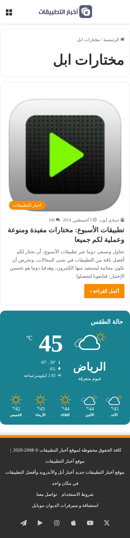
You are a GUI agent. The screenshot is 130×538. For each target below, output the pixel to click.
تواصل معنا (46, 494)
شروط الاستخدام (78, 494)
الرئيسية (111, 39)
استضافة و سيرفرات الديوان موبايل (65, 505)
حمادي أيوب (109, 220)
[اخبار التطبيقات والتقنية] (65, 12)
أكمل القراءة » (104, 291)
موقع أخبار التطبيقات (65, 461)
